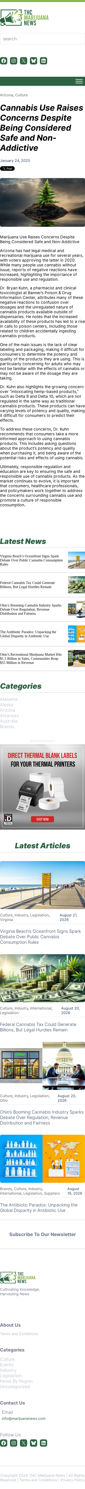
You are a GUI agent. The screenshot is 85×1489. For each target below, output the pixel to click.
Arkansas (9, 715)
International (40, 1008)
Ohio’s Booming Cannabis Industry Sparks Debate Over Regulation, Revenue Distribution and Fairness (30, 609)
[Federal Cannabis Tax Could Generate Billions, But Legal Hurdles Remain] (76, 584)
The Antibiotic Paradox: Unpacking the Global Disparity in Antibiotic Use (28, 634)
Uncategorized (15, 1386)
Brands (7, 726)
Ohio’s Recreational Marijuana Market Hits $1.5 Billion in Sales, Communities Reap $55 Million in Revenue (31, 659)
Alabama (9, 699)
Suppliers (52, 1193)
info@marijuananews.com (24, 1418)
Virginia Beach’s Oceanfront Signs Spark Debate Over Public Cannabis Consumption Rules (31, 560)
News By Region (16, 1381)
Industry (21, 915)
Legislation (39, 915)
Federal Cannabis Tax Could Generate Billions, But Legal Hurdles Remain (27, 585)
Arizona (6, 95)
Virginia (6, 919)
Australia (9, 721)
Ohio (4, 1100)
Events (7, 1364)
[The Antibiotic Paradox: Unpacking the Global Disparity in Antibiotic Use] (76, 634)
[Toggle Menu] (79, 81)
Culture (21, 95)
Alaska (6, 704)
